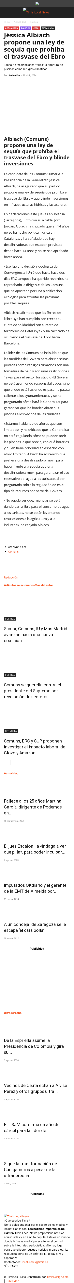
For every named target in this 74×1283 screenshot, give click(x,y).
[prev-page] (6, 762)
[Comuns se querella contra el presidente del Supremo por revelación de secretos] (37, 662)
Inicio (7, 22)
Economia (11, 730)
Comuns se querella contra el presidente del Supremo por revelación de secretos (32, 690)
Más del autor (44, 585)
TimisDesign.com (57, 1276)
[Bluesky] (39, 1271)
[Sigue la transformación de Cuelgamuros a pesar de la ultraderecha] (37, 1149)
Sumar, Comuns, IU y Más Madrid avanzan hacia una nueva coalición (35, 634)
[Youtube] (31, 1272)
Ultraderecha (13, 1012)
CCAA (35, 28)
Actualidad (20, 22)
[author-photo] (12, 573)
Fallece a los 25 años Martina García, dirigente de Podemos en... (33, 807)
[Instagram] (15, 1272)
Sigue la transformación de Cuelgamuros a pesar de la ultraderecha (30, 1169)
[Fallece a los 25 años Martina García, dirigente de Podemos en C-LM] (37, 786)
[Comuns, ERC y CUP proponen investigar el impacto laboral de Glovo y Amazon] (37, 718)
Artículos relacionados (19, 585)
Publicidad (12, 1281)
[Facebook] (8, 84)
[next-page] (12, 762)
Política (34, 22)
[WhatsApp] (26, 84)
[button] (6, 12)
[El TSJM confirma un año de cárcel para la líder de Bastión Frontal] (37, 1109)
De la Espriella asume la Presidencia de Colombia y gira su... (34, 1046)
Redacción (14, 75)
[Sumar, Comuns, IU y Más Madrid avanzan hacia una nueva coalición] (37, 606)
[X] (17, 84)
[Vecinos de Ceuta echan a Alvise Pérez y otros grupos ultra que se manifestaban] (37, 1070)
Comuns (13, 551)
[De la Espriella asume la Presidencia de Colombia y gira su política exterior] (37, 1025)
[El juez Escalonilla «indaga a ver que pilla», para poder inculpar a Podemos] (37, 831)
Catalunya (48, 28)
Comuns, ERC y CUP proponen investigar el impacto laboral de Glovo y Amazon (34, 747)
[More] (44, 84)
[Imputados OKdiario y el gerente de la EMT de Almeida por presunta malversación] (37, 870)
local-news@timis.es (35, 1262)
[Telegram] (35, 84)
